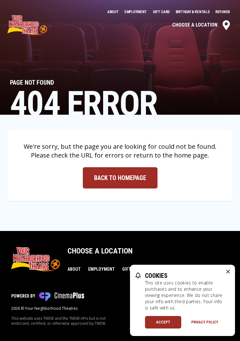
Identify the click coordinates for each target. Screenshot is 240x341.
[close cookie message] (228, 271)
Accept (163, 322)
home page (191, 155)
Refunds (222, 12)
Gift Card (162, 12)
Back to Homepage (120, 178)
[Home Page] (27, 25)
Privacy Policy (204, 322)
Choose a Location (195, 25)
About (113, 12)
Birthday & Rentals (193, 12)
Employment (136, 12)
